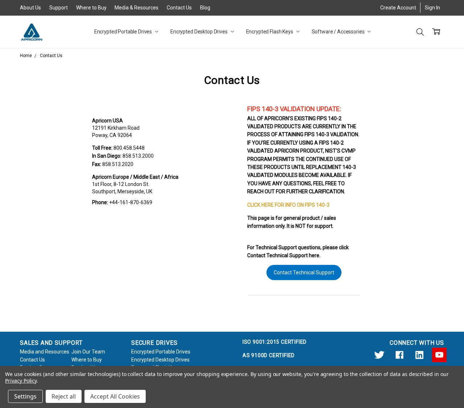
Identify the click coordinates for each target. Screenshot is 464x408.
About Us (30, 8)
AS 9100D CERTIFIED (269, 355)
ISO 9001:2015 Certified (275, 342)
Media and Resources (44, 352)
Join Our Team (88, 352)
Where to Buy (91, 8)
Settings (25, 396)
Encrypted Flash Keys (270, 32)
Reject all (63, 396)
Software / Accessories (339, 32)
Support (58, 8)
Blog (205, 8)
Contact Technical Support (304, 272)
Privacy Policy (21, 380)
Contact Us (179, 8)
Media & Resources (136, 8)
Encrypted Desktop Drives (199, 32)
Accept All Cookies (115, 396)
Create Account (398, 8)
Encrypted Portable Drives (123, 32)
